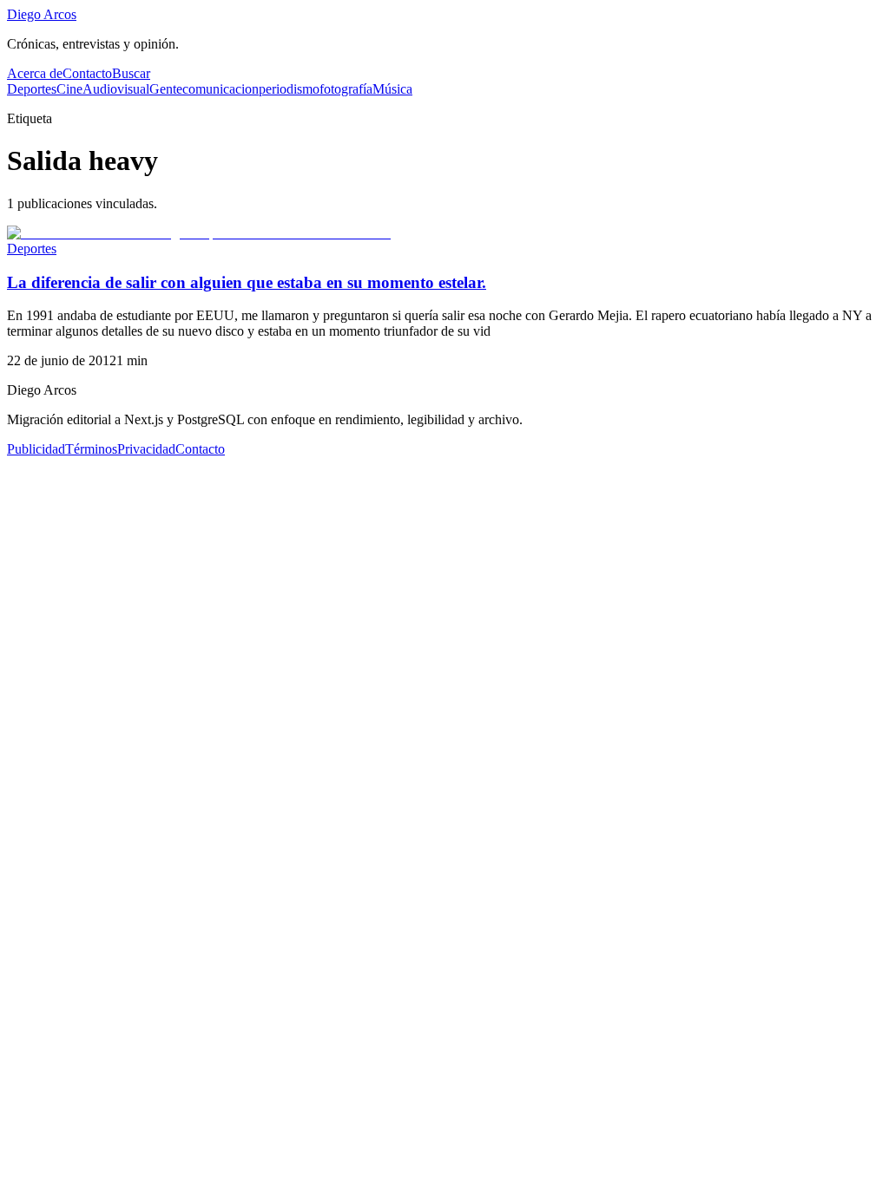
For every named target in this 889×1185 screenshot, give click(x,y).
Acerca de (35, 73)
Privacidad (146, 449)
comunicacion (220, 89)
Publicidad (36, 449)
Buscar (131, 73)
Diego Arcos (41, 14)
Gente (165, 89)
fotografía (345, 89)
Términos (91, 449)
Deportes (31, 89)
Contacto (87, 73)
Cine (69, 89)
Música (392, 89)
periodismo (289, 89)
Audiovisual (115, 89)
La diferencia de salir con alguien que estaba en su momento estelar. (246, 282)
